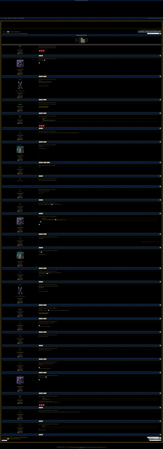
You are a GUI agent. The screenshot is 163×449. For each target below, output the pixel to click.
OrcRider (20, 58)
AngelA (20, 202)
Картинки (22, 18)
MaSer (20, 46)
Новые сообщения (144, 29)
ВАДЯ (20, 165)
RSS (12, 18)
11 (56, 202)
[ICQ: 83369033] (44, 99)
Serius (20, 131)
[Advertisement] (81, 25)
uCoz (83, 447)
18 (56, 321)
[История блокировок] (22, 52)
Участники (149, 29)
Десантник (20, 102)
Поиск (158, 29)
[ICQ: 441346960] (44, 76)
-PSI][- (20, 250)
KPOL (20, 348)
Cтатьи (19, 18)
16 (56, 284)
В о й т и (149, 18)
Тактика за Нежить (16, 33)
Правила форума (153, 29)
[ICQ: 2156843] (44, 332)
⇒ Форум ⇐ (9, 18)
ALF (20, 321)
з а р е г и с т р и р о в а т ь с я (157, 18)
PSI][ (20, 144)
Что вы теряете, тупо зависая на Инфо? (44, 291)
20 (17, 31)
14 (57, 250)
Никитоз (20, 189)
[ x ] (2, 18)
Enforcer (20, 79)
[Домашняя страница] (44, 162)
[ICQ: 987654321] (48, 162)
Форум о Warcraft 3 (5, 33)
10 (55, 189)
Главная (5, 18)
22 (57, 375)
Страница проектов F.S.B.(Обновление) (44, 106)
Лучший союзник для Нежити (23, 33)
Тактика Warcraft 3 (10, 33)
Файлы (16, 18)
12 (56, 216)
